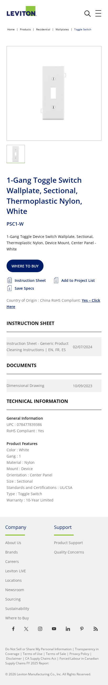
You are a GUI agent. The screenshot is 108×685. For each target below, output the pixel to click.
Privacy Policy (79, 654)
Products (25, 29)
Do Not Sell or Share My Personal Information (38, 649)
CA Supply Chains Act (40, 658)
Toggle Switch (82, 29)
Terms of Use (32, 654)
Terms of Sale (56, 654)
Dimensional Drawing (25, 385)
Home (11, 29)
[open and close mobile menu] (98, 13)
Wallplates (62, 29)
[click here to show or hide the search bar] (87, 13)
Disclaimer (14, 658)
